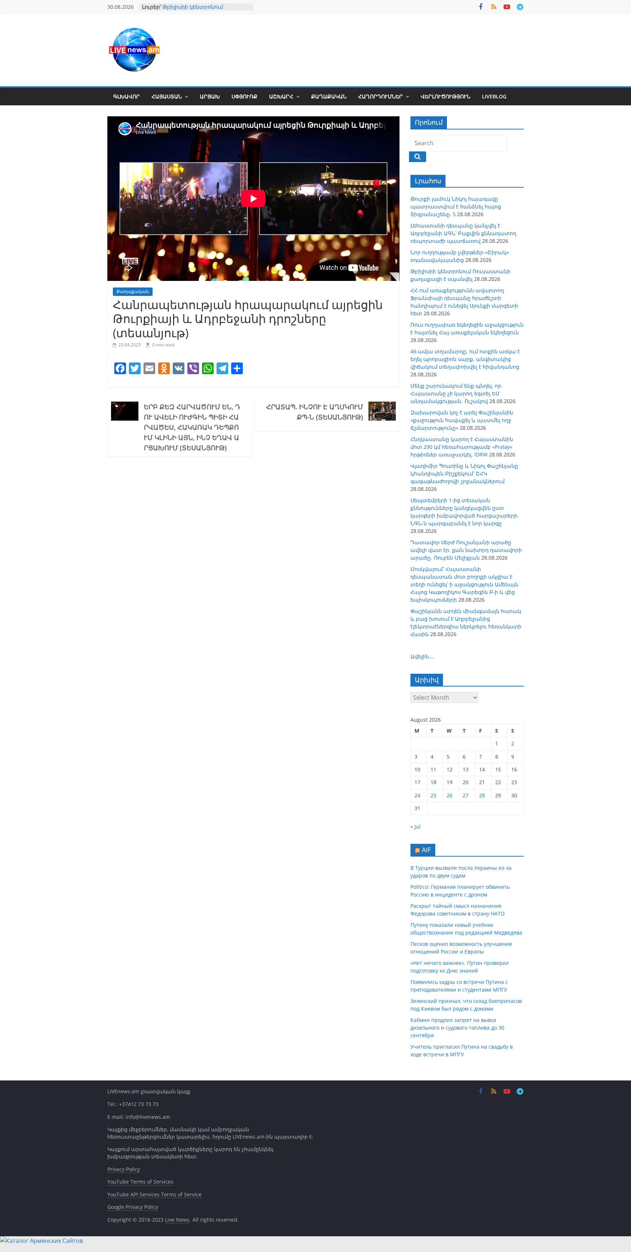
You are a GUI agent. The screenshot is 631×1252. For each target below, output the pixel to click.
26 (449, 795)
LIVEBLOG (494, 96)
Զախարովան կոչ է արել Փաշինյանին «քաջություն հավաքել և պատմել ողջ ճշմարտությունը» (461, 420)
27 (466, 795)
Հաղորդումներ (380, 96)
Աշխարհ (281, 96)
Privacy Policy (123, 1169)
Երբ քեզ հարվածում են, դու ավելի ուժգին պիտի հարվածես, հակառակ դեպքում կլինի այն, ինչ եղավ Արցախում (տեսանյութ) (192, 427)
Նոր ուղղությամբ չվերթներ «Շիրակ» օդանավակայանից (201, 8)
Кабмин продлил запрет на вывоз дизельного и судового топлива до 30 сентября (457, 1027)
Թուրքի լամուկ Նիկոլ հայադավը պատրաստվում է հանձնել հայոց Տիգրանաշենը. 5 (455, 206)
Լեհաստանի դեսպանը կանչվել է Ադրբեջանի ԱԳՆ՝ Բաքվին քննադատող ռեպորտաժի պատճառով (463, 233)
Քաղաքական (329, 96)
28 (482, 795)
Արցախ (210, 96)
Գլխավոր (126, 96)
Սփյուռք (244, 96)
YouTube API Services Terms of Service (154, 1194)
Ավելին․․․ (422, 656)
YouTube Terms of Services (140, 1181)
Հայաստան (167, 96)
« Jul (415, 826)
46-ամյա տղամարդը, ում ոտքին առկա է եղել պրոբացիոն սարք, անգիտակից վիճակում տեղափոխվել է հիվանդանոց (465, 359)
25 (433, 795)
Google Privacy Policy (132, 1206)
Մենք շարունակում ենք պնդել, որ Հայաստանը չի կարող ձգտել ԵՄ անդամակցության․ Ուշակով (455, 393)
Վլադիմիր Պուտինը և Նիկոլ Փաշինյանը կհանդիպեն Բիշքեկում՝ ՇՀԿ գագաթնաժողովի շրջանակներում (464, 473)
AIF (426, 849)
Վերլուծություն (445, 96)
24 (417, 795)
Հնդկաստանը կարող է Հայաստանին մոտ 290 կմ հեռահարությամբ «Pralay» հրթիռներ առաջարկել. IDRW (461, 447)
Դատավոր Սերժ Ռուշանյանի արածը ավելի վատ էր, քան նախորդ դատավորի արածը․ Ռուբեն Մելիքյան (466, 550)
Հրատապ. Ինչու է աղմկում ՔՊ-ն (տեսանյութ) (314, 411)
